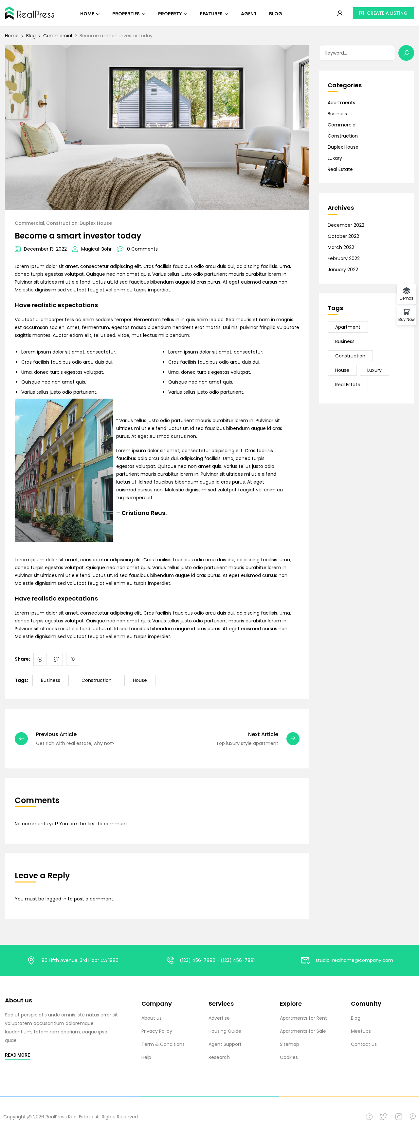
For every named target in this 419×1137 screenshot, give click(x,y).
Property (170, 13)
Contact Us (364, 1044)
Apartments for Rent (303, 1018)
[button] (383, 13)
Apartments (341, 102)
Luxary (335, 158)
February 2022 (344, 258)
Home (87, 13)
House (140, 680)
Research (219, 1057)
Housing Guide (225, 1031)
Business (50, 680)
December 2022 (346, 225)
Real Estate (340, 169)
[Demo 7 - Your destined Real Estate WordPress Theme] (29, 12)
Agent (249, 13)
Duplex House (96, 223)
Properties (126, 13)
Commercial (57, 36)
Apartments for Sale (303, 1031)
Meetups (361, 1031)
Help (146, 1057)
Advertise (219, 1018)
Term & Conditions (163, 1044)
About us (151, 1018)
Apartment (347, 327)
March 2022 (341, 247)
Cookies (289, 1057)
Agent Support (225, 1044)
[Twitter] (56, 659)
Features (211, 13)
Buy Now (406, 319)
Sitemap (289, 1044)
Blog (275, 13)
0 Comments (142, 249)
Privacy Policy (156, 1031)
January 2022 (343, 269)
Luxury (374, 370)
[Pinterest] (72, 659)
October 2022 (343, 236)
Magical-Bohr (96, 249)
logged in (56, 899)
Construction (62, 223)
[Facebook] (39, 659)
